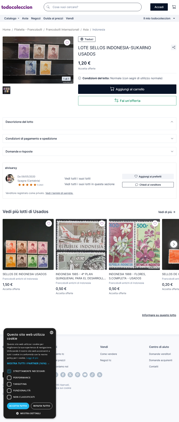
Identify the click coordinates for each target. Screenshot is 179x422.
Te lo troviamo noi (58, 366)
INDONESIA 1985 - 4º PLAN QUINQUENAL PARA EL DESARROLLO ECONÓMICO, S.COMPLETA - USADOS (81, 276)
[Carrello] (174, 7)
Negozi (36, 18)
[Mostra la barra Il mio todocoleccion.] (174, 18)
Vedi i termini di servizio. (59, 193)
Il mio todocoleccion (157, 18)
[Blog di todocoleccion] (99, 374)
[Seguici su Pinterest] (77, 374)
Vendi (70, 18)
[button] (89, 122)
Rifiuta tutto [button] (41, 405)
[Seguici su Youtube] (85, 374)
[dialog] (29, 373)
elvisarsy (11, 168)
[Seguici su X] (70, 374)
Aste (25, 18)
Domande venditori (160, 353)
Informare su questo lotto (159, 315)
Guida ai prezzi (53, 18)
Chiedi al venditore (150, 184)
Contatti (153, 366)
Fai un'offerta (130, 101)
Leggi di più (32, 357)
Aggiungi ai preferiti (150, 176)
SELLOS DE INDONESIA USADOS (24, 274)
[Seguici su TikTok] (92, 374)
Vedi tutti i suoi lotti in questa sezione (89, 184)
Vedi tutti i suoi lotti (78, 178)
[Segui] (67, 42)
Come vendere (108, 353)
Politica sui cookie (61, 387)
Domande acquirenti (160, 360)
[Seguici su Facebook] (63, 374)
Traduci (89, 39)
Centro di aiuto (159, 347)
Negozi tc (105, 360)
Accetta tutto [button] (18, 405)
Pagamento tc (56, 353)
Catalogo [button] (10, 18)
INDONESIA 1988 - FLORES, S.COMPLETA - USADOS (127, 276)
